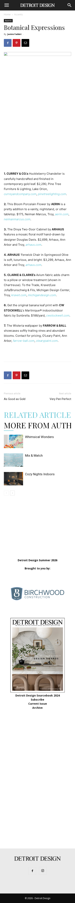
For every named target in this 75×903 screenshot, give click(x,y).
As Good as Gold (14, 399)
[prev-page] (6, 493)
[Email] (25, 43)
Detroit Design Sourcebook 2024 (37, 695)
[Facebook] (8, 43)
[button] (6, 5)
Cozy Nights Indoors (40, 474)
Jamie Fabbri (14, 34)
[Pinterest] (16, 43)
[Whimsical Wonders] (13, 441)
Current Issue (37, 703)
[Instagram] (43, 871)
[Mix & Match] (13, 460)
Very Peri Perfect (60, 399)
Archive (37, 708)
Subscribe (37, 699)
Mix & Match (34, 455)
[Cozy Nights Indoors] (13, 478)
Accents (18, 14)
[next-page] (12, 493)
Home (7, 14)
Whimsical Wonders (39, 437)
